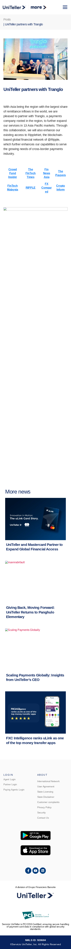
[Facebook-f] (28, 870)
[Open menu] (65, 7)
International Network (48, 781)
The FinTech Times (31, 173)
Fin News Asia (46, 173)
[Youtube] (35, 870)
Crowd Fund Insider (12, 173)
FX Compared (46, 187)
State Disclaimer (45, 796)
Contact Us (43, 817)
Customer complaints (48, 802)
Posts (7, 19)
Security (41, 812)
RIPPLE (31, 187)
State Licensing (45, 791)
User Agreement (45, 786)
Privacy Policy (44, 807)
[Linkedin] (43, 870)
